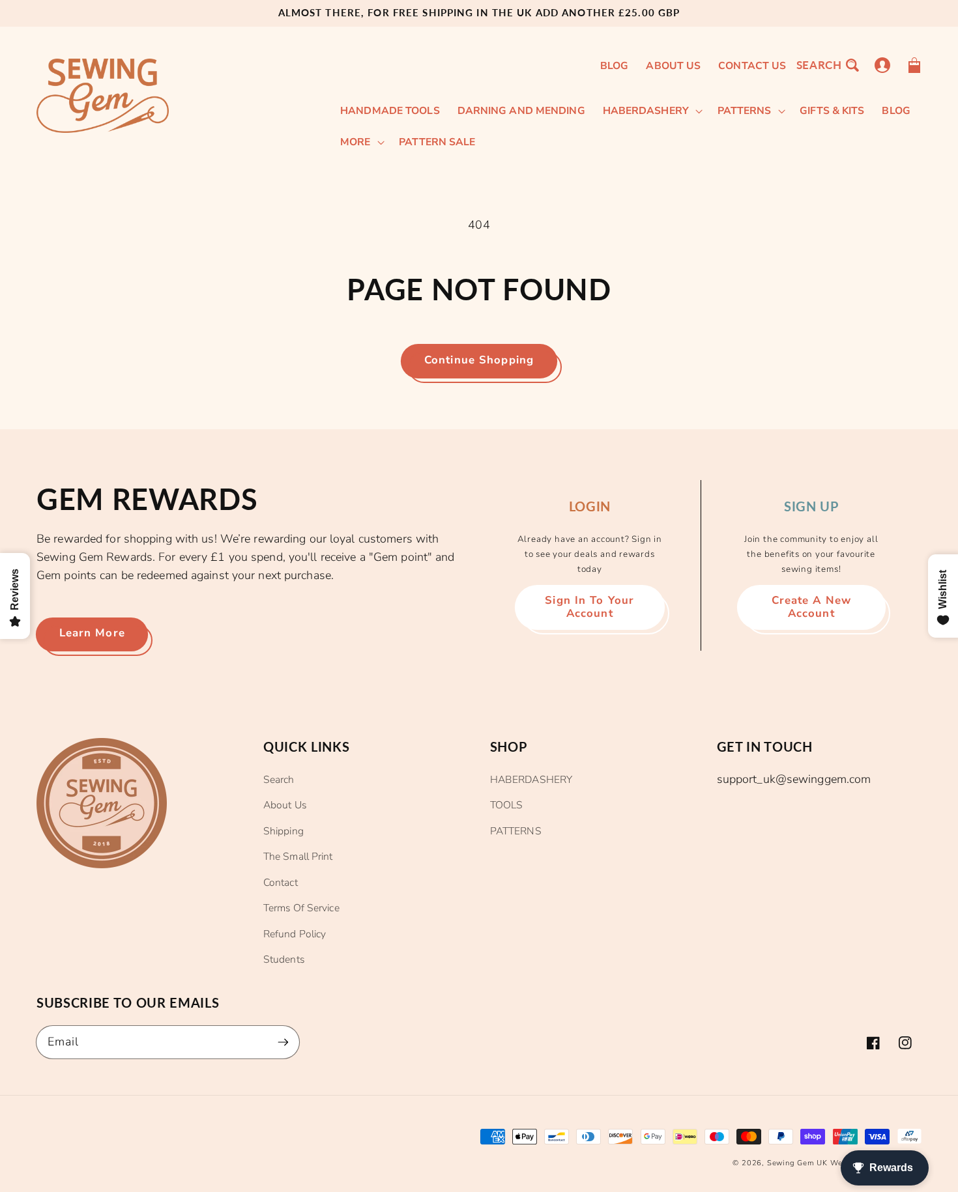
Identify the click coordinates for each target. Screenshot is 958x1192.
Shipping (283, 831)
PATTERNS (516, 831)
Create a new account (811, 607)
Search (279, 780)
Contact (280, 882)
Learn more (92, 632)
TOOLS (506, 805)
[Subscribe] (283, 1042)
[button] (827, 64)
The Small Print (298, 856)
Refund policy (294, 934)
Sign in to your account (589, 607)
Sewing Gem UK (797, 1163)
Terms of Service (301, 908)
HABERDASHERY (531, 780)
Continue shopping (479, 359)
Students (283, 959)
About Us (284, 805)
